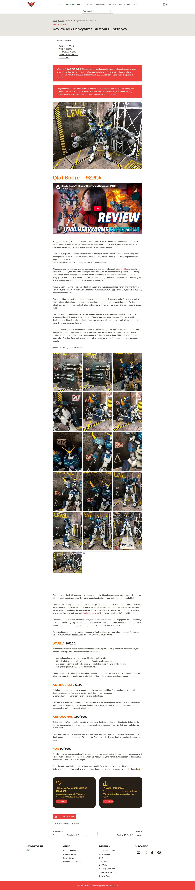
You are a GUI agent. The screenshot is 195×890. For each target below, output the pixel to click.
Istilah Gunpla (68, 858)
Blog (92, 4)
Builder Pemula (69, 851)
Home (59, 4)
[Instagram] (145, 852)
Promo (111, 4)
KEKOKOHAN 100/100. (68, 55)
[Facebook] (159, 852)
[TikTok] (152, 852)
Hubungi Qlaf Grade (107, 869)
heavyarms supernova (61, 823)
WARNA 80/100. (65, 49)
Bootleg (56, 24)
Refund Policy (104, 876)
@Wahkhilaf (113, 886)
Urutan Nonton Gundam (72, 862)
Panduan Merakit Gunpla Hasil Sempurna (69, 833)
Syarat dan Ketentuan (108, 872)
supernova (75, 823)
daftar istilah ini (124, 269)
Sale (86, 4)
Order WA (68, 4)
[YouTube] (138, 852)
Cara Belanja (104, 854)
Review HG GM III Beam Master (129, 833)
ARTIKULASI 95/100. (67, 52)
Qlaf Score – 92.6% (66, 46)
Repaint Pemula (69, 854)
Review (63, 24)
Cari (110, 11)
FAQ (101, 858)
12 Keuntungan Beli (107, 851)
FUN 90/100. (64, 58)
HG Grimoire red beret (90, 613)
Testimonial (103, 862)
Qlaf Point (103, 865)
